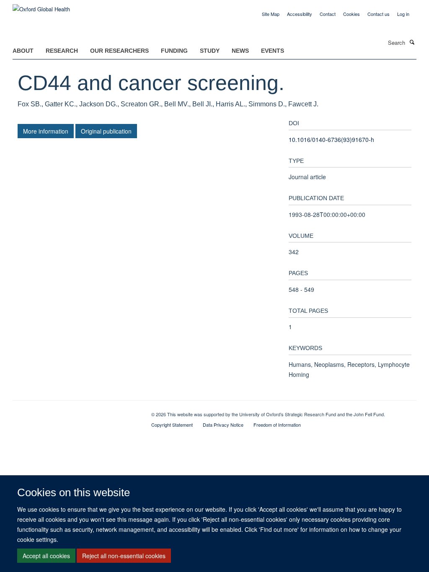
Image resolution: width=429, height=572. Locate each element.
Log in (403, 13)
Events (272, 50)
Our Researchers (119, 50)
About (23, 50)
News (240, 50)
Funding (174, 50)
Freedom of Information (277, 424)
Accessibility (299, 13)
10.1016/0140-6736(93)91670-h (331, 139)
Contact (328, 13)
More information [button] (45, 131)
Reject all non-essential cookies (123, 555)
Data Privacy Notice (223, 424)
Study (210, 50)
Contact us (378, 13)
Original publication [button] (106, 131)
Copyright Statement (172, 424)
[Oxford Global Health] (41, 6)
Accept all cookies (46, 555)
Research (62, 50)
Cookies (351, 13)
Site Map (270, 13)
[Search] (411, 41)
